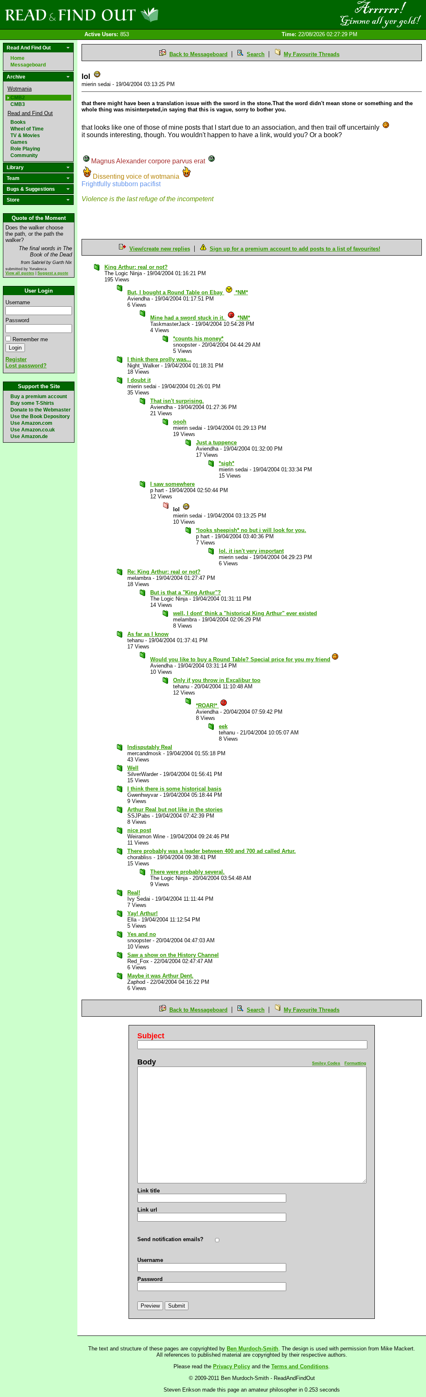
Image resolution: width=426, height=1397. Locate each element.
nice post (139, 830)
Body (146, 1062)
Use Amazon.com (31, 423)
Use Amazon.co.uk (32, 430)
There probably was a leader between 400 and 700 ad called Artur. (211, 851)
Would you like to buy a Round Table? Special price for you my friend (240, 659)
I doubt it (139, 380)
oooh (179, 422)
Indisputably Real (149, 747)
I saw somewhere (172, 484)
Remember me (30, 339)
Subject (150, 1036)
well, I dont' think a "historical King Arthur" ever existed (245, 613)
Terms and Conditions (299, 1366)
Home (17, 58)
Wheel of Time (27, 129)
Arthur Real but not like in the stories (175, 809)
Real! (133, 892)
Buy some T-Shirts (32, 403)
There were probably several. (187, 872)
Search (256, 54)
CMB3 (17, 104)
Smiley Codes (326, 1063)
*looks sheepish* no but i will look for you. (251, 530)
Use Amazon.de (29, 436)
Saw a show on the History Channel (173, 955)
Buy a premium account (38, 396)
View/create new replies (159, 249)
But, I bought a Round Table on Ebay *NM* (187, 292)
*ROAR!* (207, 705)
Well (133, 768)
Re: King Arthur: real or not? (164, 572)
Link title (148, 1191)
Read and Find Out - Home (125, 14)
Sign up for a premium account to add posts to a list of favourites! (295, 249)
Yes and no (141, 934)
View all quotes (19, 273)
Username (17, 302)
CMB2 (17, 98)
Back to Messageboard (198, 54)
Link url (147, 1210)
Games (18, 142)
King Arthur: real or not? (136, 267)
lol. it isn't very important (251, 551)
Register (16, 359)
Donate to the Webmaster (40, 410)
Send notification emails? (170, 1239)
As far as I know (147, 634)
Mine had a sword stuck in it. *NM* (200, 318)
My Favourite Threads (311, 54)
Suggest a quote (52, 273)
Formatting (355, 1063)
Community (24, 155)
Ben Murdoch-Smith (252, 1348)
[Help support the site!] (380, 14)
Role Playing (25, 149)
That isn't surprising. (177, 401)
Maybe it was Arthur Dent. (160, 976)
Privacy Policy (231, 1366)
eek (223, 726)
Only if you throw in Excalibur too (216, 680)
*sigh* (226, 463)
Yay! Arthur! (142, 913)
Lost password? (26, 365)
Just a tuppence (216, 442)
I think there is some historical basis (174, 789)
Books (18, 122)
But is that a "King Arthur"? (185, 592)
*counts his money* (198, 338)
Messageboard (28, 65)
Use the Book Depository (40, 416)
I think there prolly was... (159, 359)
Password (17, 320)
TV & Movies (25, 135)
